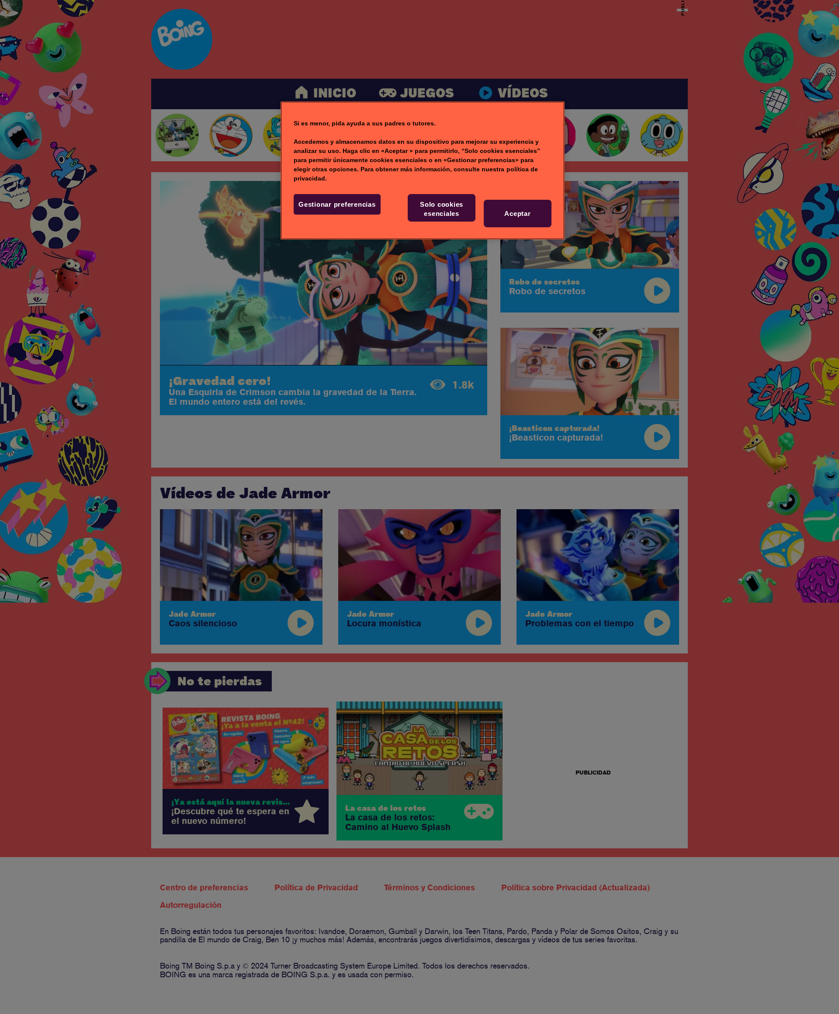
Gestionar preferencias (337, 204)
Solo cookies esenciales (441, 209)
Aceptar (517, 213)
